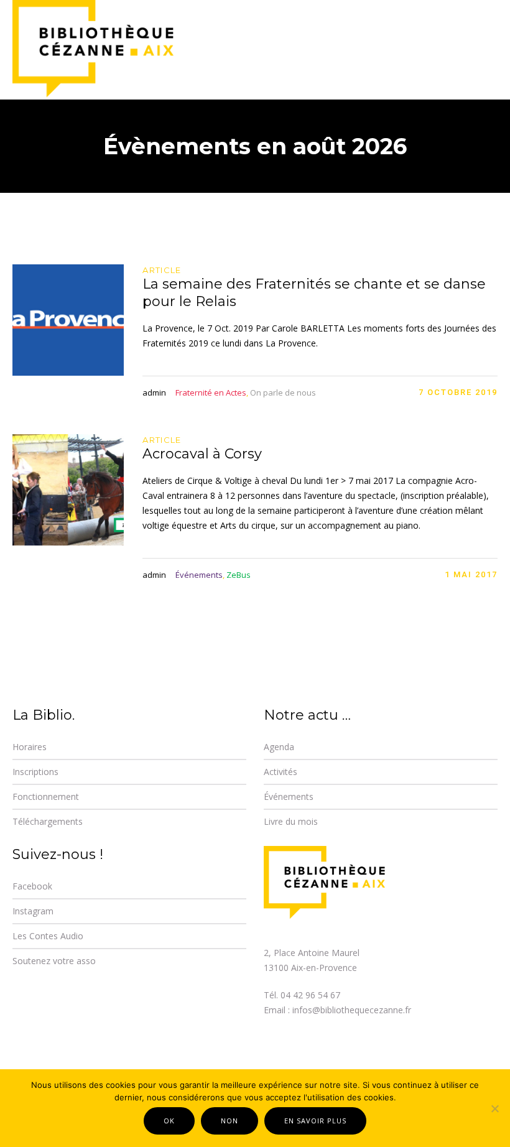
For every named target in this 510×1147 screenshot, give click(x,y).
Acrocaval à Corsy (202, 453)
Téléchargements (47, 821)
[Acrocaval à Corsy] (68, 490)
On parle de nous (283, 392)
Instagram (32, 911)
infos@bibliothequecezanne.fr (351, 1010)
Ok (169, 1120)
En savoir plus (315, 1120)
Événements (199, 574)
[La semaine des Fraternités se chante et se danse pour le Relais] (68, 320)
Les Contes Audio (47, 936)
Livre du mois (291, 821)
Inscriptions (35, 772)
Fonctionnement (45, 796)
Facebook (32, 886)
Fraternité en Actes (210, 392)
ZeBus (238, 574)
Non (229, 1120)
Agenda (279, 747)
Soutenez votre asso (54, 961)
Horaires (29, 747)
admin (154, 392)
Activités (280, 772)
